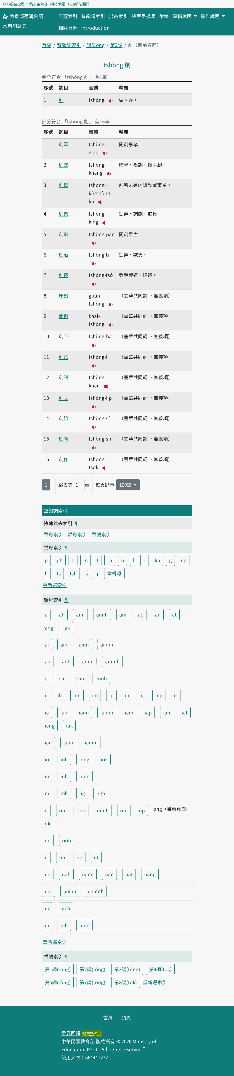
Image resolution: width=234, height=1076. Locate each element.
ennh (101, 678)
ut (96, 857)
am (122, 614)
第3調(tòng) (127, 969)
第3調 (116, 44)
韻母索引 (77, 534)
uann (88, 874)
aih (63, 644)
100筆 (126, 484)
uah (66, 874)
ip (111, 695)
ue (47, 908)
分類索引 (67, 16)
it (142, 695)
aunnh (112, 661)
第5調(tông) (58, 982)
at (174, 614)
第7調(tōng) (92, 982)
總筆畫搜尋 (144, 16)
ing (158, 695)
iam (129, 712)
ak (67, 627)
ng (183, 560)
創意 (63, 356)
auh (66, 661)
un (79, 857)
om (124, 810)
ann (80, 614)
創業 (63, 144)
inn (77, 695)
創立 (63, 397)
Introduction (95, 27)
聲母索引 (53, 534)
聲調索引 (101, 534)
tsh (73, 573)
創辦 (63, 234)
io (47, 759)
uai (48, 891)
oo (48, 840)
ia (47, 712)
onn (81, 810)
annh (102, 614)
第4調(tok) (160, 969)
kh (157, 560)
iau (48, 742)
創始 (63, 418)
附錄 (164, 16)
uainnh (96, 891)
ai (47, 644)
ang (49, 627)
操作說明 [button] (210, 16)
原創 (63, 295)
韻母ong (95, 44)
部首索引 (118, 16)
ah (62, 614)
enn (80, 678)
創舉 (63, 184)
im (95, 695)
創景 (63, 213)
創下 (63, 336)
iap (148, 712)
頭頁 (126, 1017)
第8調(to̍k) (125, 982)
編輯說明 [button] (183, 16)
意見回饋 (70, 1033)
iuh (64, 776)
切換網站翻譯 (79, 4)
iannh (106, 712)
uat (129, 874)
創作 (63, 459)
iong (84, 759)
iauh (68, 742)
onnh (103, 810)
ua (48, 874)
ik (176, 695)
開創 (63, 315)
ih (60, 695)
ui (47, 925)
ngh (100, 793)
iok (104, 759)
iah (63, 712)
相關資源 (67, 27)
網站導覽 (57, 4)
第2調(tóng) (92, 969)
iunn (84, 776)
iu (47, 776)
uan (109, 874)
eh (61, 678)
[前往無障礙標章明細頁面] (92, 1033)
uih (64, 925)
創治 (63, 254)
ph (60, 560)
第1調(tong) (58, 969)
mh (64, 793)
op (142, 810)
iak (69, 725)
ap (141, 614)
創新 (63, 438)
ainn (84, 644)
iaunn (91, 742)
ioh (64, 759)
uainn (69, 891)
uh (62, 857)
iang (50, 725)
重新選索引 (55, 584)
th (109, 560)
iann (84, 712)
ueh (66, 908)
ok (47, 823)
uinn (84, 925)
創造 (63, 274)
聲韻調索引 (93, 16)
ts (59, 573)
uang (150, 874)
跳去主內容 (38, 4)
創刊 (63, 377)
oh (62, 810)
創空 (63, 164)
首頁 (46, 44)
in (127, 695)
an (158, 614)
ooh (66, 840)
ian (166, 712)
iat (185, 712)
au (48, 661)
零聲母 (114, 573)
